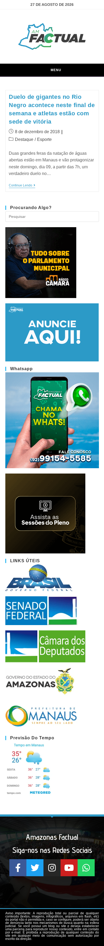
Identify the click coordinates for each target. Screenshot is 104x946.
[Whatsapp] (86, 867)
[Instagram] (52, 867)
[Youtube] (69, 867)
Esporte (44, 139)
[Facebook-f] (17, 867)
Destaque (24, 139)
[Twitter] (34, 867)
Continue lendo (22, 185)
